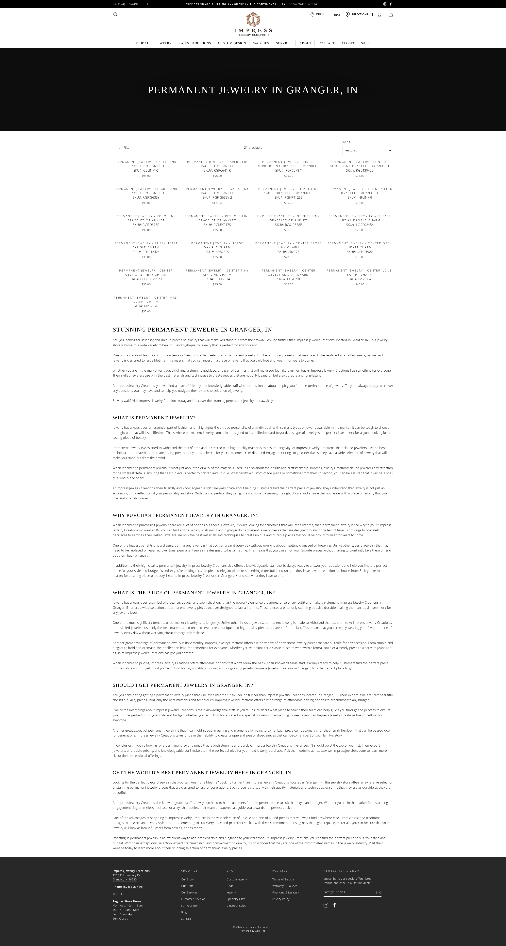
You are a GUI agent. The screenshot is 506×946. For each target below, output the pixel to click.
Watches (261, 43)
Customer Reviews (193, 899)
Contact (327, 43)
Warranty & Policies (285, 886)
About (305, 43)
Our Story (187, 879)
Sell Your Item (190, 905)
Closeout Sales (236, 905)
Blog (184, 912)
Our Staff (187, 886)
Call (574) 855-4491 (126, 4)
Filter (127, 147)
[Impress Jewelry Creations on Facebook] (334, 905)
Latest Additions (195, 43)
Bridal (142, 43)
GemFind (260, 930)
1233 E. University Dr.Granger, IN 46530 (127, 877)
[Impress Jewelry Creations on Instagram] (326, 905)
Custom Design (232, 43)
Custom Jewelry (237, 879)
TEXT (146, 4)
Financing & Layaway (285, 892)
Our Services (189, 892)
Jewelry (164, 43)
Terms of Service (283, 879)
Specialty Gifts (236, 899)
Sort (346, 142)
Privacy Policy (281, 899)
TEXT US (118, 894)
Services (284, 43)
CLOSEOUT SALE (356, 43)
